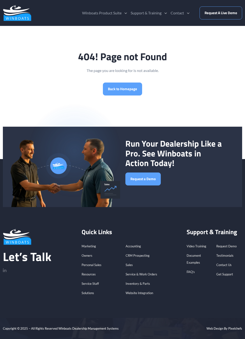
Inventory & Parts (138, 283)
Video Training (196, 246)
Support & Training (146, 13)
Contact (177, 13)
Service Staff (90, 283)
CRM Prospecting (138, 255)
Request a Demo (143, 179)
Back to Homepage (122, 89)
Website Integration (139, 293)
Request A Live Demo (221, 13)
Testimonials (225, 255)
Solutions (88, 293)
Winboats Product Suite (102, 13)
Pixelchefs (235, 328)
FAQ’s (191, 272)
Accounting (133, 246)
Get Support (224, 274)
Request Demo (226, 246)
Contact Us (224, 265)
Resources (89, 274)
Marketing (89, 246)
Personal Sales (91, 265)
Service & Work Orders (141, 274)
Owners (87, 255)
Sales (129, 265)
